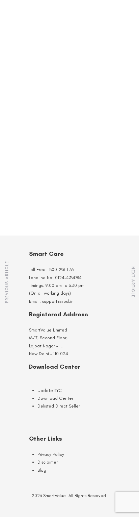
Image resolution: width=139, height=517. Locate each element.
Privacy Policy (50, 454)
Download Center (55, 398)
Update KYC (49, 390)
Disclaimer (47, 462)
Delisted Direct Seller (58, 406)
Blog (41, 470)
